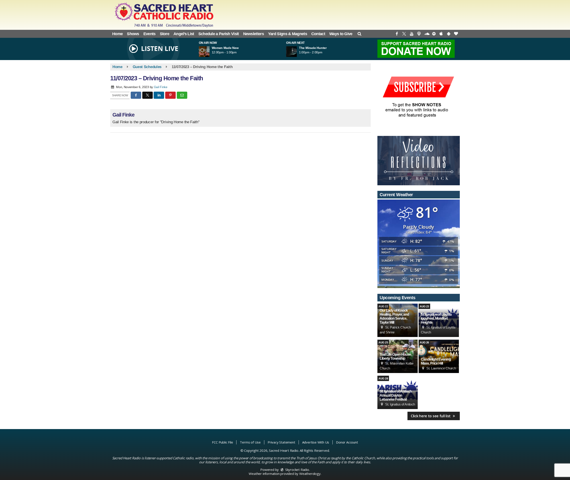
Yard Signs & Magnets (287, 34)
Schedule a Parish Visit (218, 34)
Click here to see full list (431, 415)
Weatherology (310, 473)
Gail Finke (160, 87)
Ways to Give (340, 34)
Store (164, 34)
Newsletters (253, 34)
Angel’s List (183, 34)
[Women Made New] (209, 51)
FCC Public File (222, 442)
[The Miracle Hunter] (296, 51)
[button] (359, 34)
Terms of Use (250, 442)
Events (149, 34)
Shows (133, 34)
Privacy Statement (281, 442)
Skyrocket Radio (296, 469)
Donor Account (347, 442)
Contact (318, 34)
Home (117, 34)
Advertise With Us (315, 442)
